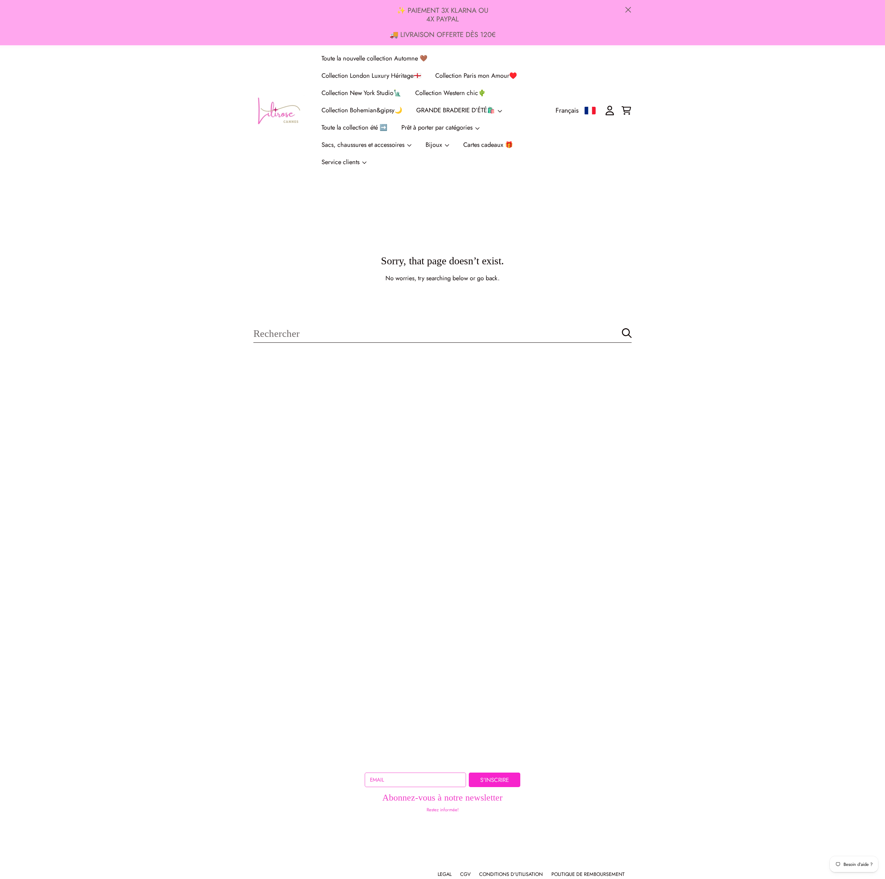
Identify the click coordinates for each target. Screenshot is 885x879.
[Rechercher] (626, 333)
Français (567, 110)
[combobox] (442, 333)
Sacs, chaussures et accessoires (364, 144)
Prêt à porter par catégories (437, 127)
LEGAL (444, 874)
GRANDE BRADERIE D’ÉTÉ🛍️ (456, 110)
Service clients (341, 162)
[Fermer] (628, 10)
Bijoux (435, 144)
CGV (465, 874)
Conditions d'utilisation (511, 874)
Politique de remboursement (588, 874)
